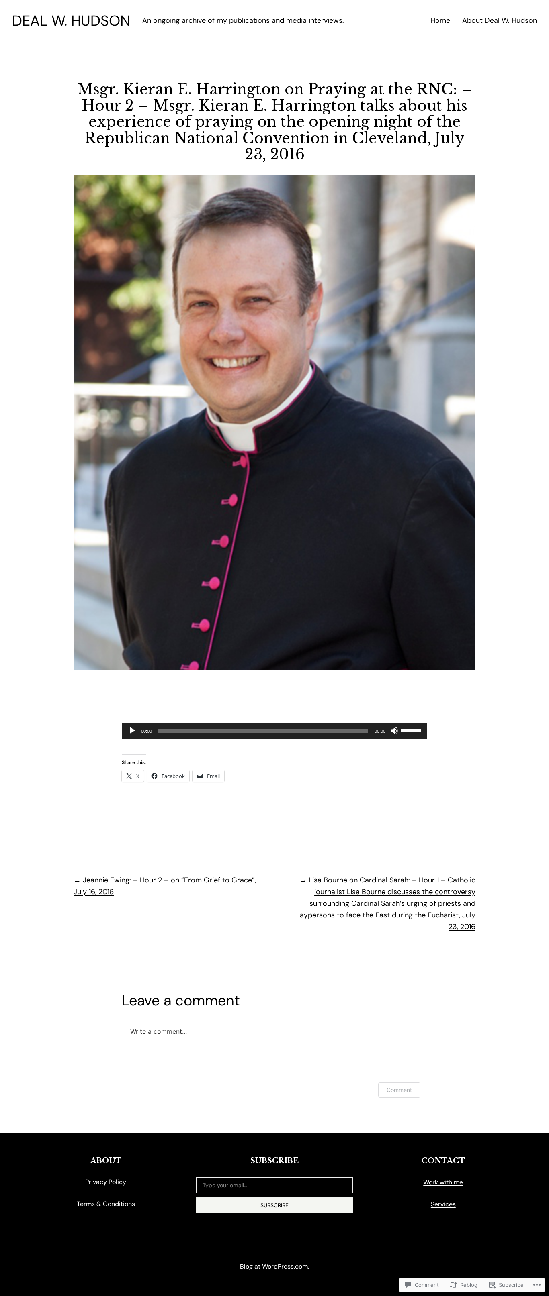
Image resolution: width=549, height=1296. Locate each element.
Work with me (443, 1182)
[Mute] (394, 731)
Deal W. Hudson (71, 20)
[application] (274, 731)
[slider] (412, 730)
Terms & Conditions (106, 1204)
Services (443, 1204)
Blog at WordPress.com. (274, 1266)
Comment (399, 1089)
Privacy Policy (105, 1182)
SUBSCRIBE (274, 1205)
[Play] (132, 731)
